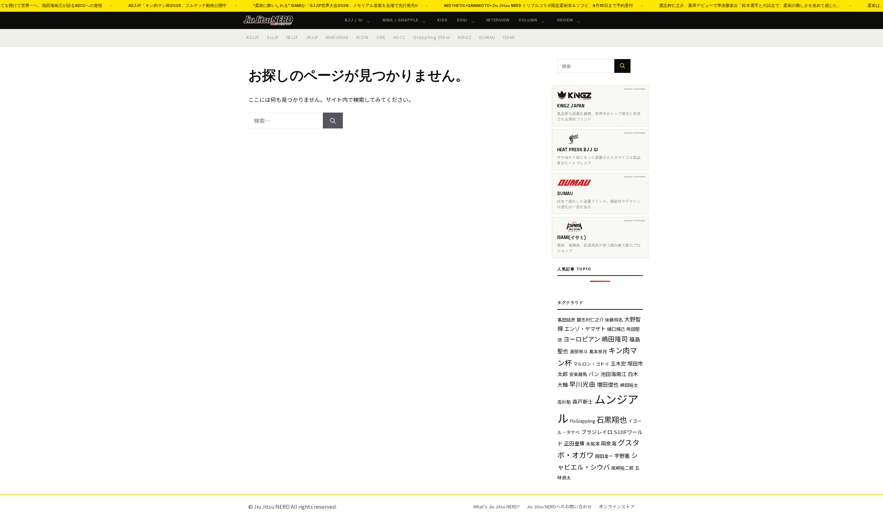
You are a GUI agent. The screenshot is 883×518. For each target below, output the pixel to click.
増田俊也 (608, 384)
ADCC (399, 37)
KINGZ (465, 37)
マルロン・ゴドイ (591, 364)
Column (528, 20)
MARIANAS (337, 37)
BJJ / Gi (354, 20)
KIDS (442, 20)
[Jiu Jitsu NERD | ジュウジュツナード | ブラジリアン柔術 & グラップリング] (268, 20)
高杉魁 (564, 402)
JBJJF (312, 37)
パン (593, 373)
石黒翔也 (611, 419)
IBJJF (292, 37)
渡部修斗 (579, 351)
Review (565, 20)
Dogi (462, 20)
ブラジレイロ (596, 431)
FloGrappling (582, 421)
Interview (498, 20)
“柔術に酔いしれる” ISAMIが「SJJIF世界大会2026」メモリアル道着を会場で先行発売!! (321, 5)
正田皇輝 (574, 443)
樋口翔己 (616, 329)
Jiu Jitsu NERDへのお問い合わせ (559, 506)
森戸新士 (582, 401)
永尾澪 (592, 443)
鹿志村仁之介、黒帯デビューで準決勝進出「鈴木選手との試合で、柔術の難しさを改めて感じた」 (737, 5)
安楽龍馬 (578, 374)
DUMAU (487, 37)
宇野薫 (622, 455)
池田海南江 (613, 373)
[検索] (333, 120)
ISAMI (509, 37)
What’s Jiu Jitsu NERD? (496, 506)
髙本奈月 (598, 351)
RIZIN (362, 37)
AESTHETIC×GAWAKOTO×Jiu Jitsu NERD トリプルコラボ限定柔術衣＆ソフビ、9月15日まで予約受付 (524, 5)
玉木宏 (618, 363)
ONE (381, 37)
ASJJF (252, 37)
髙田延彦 (566, 319)
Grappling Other (431, 37)
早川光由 (582, 383)
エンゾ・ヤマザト (585, 328)
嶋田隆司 (615, 338)
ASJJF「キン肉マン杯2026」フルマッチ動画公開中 (164, 5)
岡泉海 (608, 443)
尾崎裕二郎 (622, 467)
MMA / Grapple (400, 20)
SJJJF (273, 37)
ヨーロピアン (581, 338)
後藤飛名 (614, 319)
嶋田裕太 (629, 385)
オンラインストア (617, 506)
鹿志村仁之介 (590, 319)
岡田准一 (604, 456)
